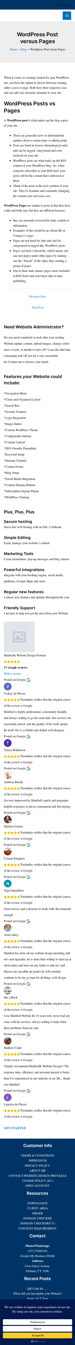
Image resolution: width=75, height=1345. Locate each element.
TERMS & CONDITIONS (37, 1155)
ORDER (37, 1213)
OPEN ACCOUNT (37, 1185)
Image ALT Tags (37, 1298)
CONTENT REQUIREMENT (37, 1228)
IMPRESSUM (38, 1160)
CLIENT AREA (37, 1208)
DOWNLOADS (38, 1203)
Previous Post (37, 296)
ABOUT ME (37, 1170)
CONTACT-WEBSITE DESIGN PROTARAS (38, 1176)
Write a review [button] (13, 673)
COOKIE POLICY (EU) (37, 1181)
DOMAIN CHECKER (37, 1218)
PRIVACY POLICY (37, 1165)
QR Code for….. (37, 1288)
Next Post (37, 307)
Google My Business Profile (37, 1256)
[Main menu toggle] (67, 15)
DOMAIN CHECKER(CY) (37, 1223)
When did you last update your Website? (37, 1293)
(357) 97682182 (37, 1251)
